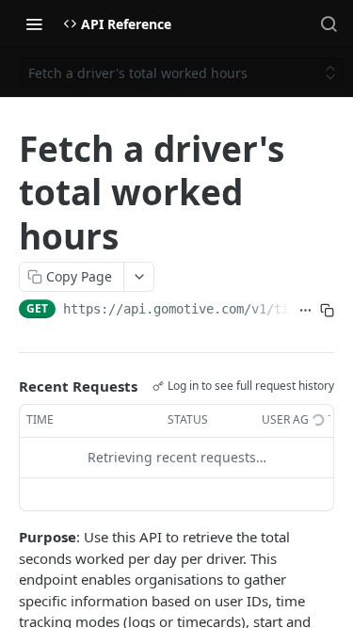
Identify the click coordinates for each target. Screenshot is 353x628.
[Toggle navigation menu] (34, 23)
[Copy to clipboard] (327, 310)
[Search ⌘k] (328, 23)
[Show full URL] (305, 310)
